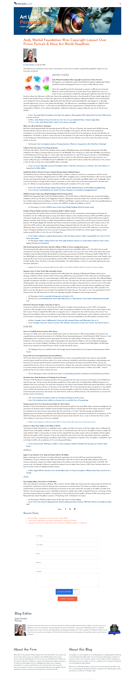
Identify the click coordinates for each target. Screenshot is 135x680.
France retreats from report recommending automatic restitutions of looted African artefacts (75, 373)
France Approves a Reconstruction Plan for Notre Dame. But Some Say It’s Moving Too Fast (64, 422)
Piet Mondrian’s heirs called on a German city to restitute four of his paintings (60, 400)
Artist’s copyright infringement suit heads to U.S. (56, 296)
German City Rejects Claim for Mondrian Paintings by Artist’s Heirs (60, 398)
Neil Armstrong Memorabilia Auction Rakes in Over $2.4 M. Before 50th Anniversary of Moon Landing (68, 267)
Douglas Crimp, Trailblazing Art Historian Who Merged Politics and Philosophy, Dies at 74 (66, 320)
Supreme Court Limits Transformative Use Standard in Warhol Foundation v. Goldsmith (57, 523)
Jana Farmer (30, 65)
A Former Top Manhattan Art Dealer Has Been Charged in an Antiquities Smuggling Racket (64, 190)
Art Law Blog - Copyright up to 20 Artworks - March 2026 (47, 518)
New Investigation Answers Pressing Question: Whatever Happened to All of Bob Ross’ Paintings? (71, 144)
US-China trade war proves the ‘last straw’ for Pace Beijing (60, 499)
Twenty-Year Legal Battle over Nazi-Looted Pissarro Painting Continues (52, 520)
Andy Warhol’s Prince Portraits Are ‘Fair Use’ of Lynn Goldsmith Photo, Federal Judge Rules (67, 120)
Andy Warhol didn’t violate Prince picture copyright (58, 122)
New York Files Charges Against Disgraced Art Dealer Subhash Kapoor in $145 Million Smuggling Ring (69, 188)
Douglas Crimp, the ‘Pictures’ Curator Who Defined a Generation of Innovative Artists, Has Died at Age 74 (71, 323)
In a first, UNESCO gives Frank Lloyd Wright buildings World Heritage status (66, 207)
